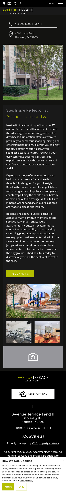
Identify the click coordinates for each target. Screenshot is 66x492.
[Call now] (21, 3)
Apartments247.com (45, 452)
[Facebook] (33, 406)
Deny (21, 486)
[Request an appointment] (15, 3)
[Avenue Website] (33, 437)
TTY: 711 (33, 428)
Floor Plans (20, 273)
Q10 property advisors (45, 443)
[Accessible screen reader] (3, 3)
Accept (8, 486)
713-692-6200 (28, 24)
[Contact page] (9, 3)
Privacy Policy (26, 480)
